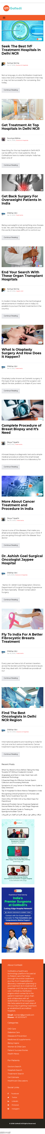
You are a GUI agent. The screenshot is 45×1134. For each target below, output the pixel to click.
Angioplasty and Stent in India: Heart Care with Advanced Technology (19, 776)
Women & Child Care (17, 1047)
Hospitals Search (15, 1070)
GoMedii (18, 1123)
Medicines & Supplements (19, 1040)
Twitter (14, 1097)
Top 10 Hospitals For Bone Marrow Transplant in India (22, 791)
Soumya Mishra (13, 138)
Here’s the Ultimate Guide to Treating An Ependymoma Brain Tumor (17, 810)
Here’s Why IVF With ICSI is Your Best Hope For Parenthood (20, 800)
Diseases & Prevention (17, 1036)
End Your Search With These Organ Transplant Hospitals (22, 275)
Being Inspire (13, 1043)
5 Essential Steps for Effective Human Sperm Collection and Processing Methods (19, 781)
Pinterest (15, 1105)
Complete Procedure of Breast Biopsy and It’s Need (21, 429)
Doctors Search (14, 1067)
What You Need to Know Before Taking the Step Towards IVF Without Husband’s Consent (20, 771)
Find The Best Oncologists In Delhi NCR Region (19, 716)
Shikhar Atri (12, 213)
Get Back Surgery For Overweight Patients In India (21, 199)
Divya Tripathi (13, 442)
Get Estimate (13, 1077)
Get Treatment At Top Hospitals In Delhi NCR (21, 127)
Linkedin (15, 1101)
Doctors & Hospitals (22, 65)
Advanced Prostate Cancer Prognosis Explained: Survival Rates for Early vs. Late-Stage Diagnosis (20, 805)
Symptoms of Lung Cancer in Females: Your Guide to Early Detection (22, 787)
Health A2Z (19, 291)
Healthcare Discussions (18, 1081)
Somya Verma (13, 63)
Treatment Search (16, 1074)
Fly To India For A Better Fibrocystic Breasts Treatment (22, 638)
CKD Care (12, 1029)
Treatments (19, 215)
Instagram (16, 1109)
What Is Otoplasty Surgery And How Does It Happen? (21, 353)
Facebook (15, 1094)
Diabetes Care (14, 1032)
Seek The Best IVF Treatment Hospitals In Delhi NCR (21, 49)
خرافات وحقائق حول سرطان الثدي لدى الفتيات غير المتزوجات (21, 815)
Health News (13, 1054)
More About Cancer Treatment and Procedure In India (18, 505)
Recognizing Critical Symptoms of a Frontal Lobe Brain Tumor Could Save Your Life (20, 795)
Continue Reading (11, 90)
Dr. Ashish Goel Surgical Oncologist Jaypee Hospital (22, 559)
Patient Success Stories (18, 1050)
